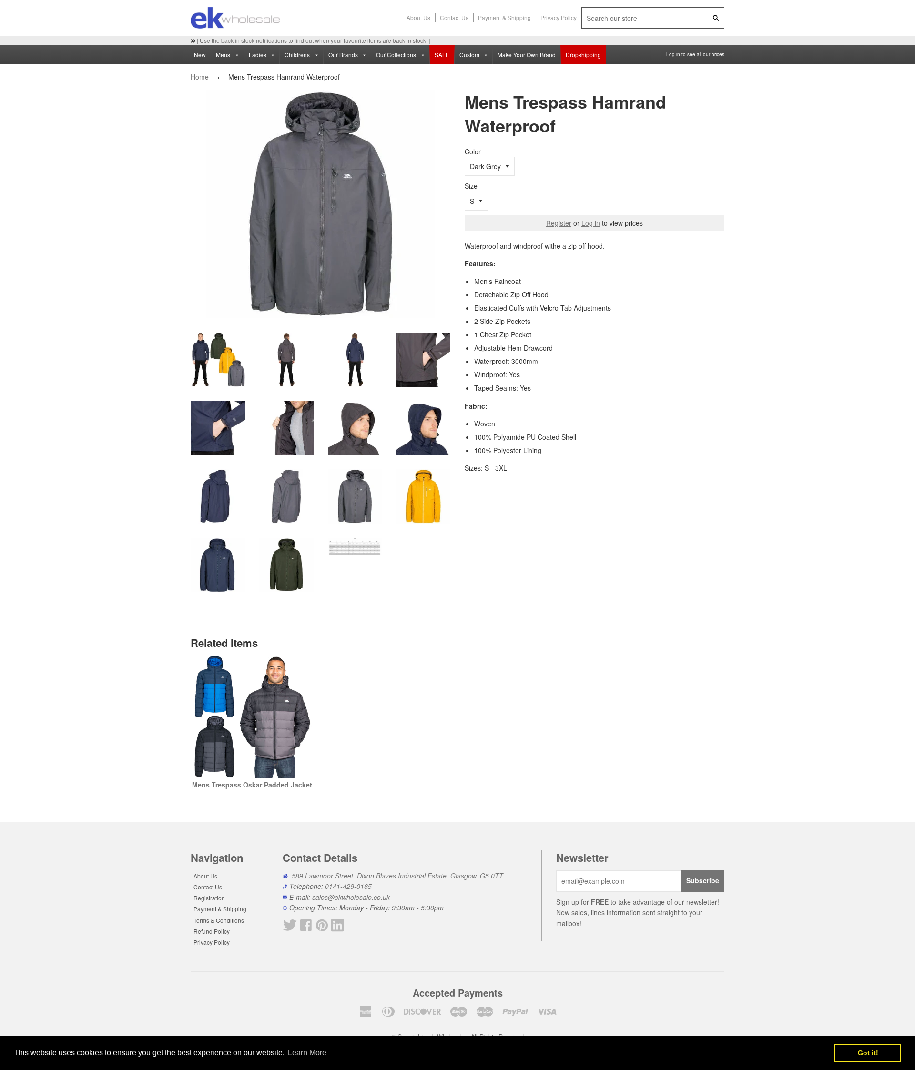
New (200, 54)
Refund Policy (211, 931)
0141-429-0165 (348, 886)
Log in (590, 223)
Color (473, 151)
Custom (470, 54)
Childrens (298, 54)
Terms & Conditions (218, 920)
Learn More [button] (307, 1053)
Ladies (258, 54)
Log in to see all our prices (695, 54)
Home (200, 76)
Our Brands (343, 54)
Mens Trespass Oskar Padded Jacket (252, 784)
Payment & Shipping (504, 17)
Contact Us (454, 17)
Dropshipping (583, 54)
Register (558, 223)
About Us (418, 17)
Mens (224, 54)
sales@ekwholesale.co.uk (351, 897)
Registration (209, 898)
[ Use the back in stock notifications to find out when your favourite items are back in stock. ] (312, 40)
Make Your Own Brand (527, 54)
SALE (442, 54)
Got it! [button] (868, 1053)
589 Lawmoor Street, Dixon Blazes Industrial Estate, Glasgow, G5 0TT (397, 875)
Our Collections (396, 54)
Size (471, 186)
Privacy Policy (558, 17)
